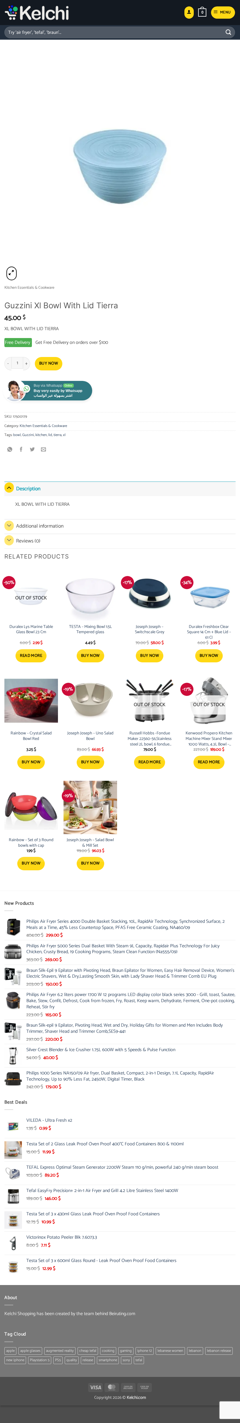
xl (64, 435)
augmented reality (60, 1351)
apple (10, 1351)
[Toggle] (9, 487)
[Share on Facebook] (21, 450)
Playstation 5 (39, 1360)
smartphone (108, 1360)
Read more (31, 655)
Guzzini (28, 435)
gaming (126, 1351)
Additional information (40, 526)
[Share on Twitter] (32, 450)
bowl (17, 435)
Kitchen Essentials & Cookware (29, 287)
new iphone (15, 1360)
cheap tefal (87, 1351)
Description (28, 489)
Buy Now (48, 363)
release (88, 1360)
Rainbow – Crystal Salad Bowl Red (31, 736)
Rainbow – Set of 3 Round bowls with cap (31, 842)
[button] (202, 12)
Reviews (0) (28, 541)
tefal (139, 1360)
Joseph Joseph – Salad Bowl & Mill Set (90, 842)
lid (50, 435)
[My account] (189, 12)
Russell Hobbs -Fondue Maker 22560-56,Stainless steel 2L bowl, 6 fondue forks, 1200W (150, 739)
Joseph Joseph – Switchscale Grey (149, 629)
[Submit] (228, 32)
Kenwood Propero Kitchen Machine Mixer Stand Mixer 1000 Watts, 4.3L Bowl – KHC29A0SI (209, 739)
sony (126, 1360)
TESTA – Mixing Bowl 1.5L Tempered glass (90, 629)
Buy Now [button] (90, 655)
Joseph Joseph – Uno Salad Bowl (90, 736)
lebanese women (170, 1351)
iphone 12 (144, 1351)
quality (71, 1360)
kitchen (41, 435)
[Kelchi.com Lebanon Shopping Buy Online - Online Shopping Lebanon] (36, 12)
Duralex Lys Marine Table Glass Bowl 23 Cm (31, 629)
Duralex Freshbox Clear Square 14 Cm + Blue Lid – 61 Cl (209, 632)
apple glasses (30, 1351)
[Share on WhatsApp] (10, 450)
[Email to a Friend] (44, 450)
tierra (57, 435)
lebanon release (219, 1351)
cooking (108, 1351)
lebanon (195, 1351)
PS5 (58, 1360)
